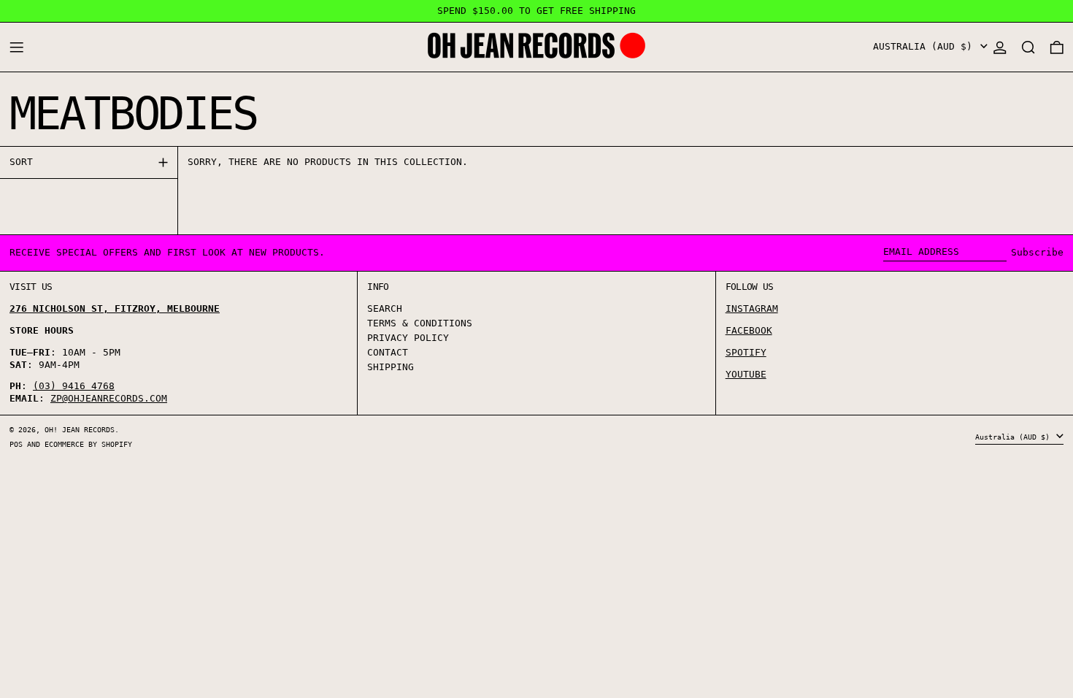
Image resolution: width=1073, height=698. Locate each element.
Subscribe (1037, 252)
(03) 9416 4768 (74, 385)
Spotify (746, 352)
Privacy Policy (408, 337)
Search (384, 308)
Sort (21, 161)
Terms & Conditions (419, 323)
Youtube (746, 374)
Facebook (749, 330)
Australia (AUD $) (925, 46)
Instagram (752, 308)
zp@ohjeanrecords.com (108, 398)
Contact (387, 352)
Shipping (390, 366)
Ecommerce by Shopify (88, 444)
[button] (1028, 47)
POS (16, 444)
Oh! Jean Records (80, 429)
